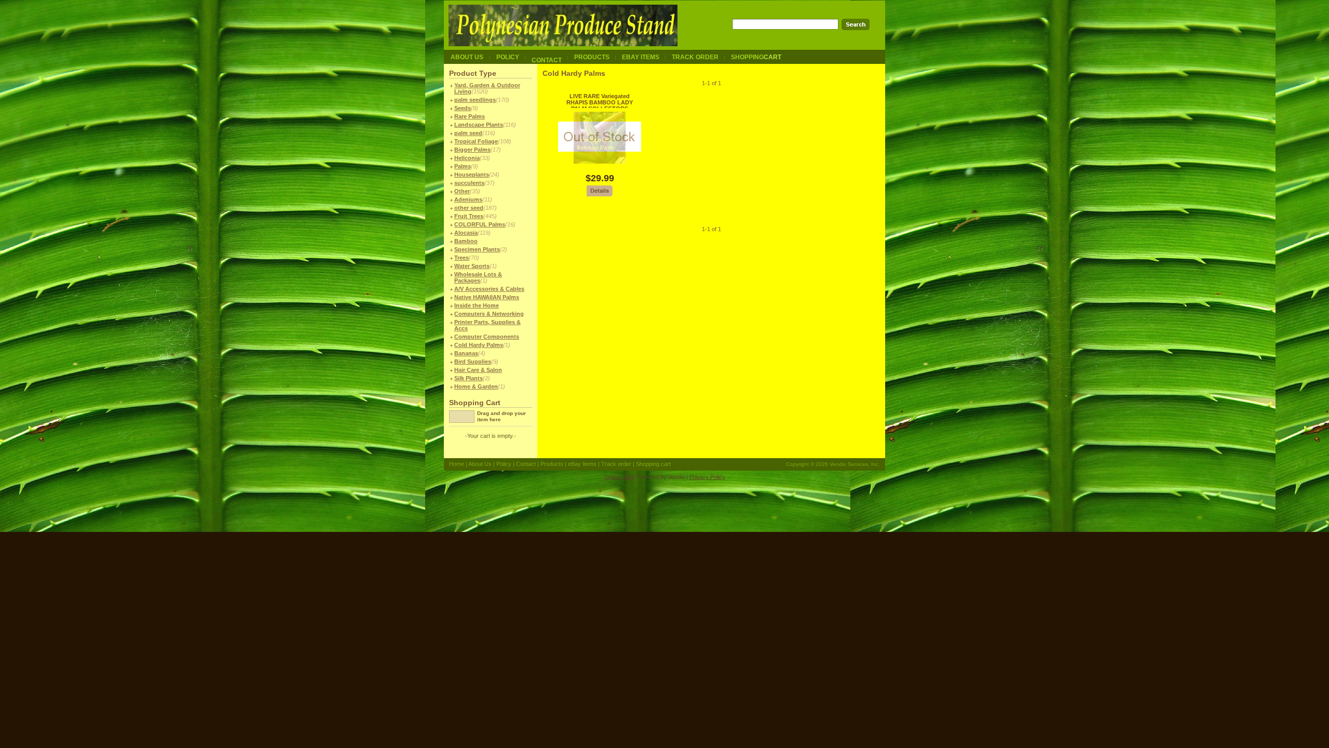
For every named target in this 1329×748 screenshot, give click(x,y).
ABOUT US (467, 57)
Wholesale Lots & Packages (478, 277)
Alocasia (466, 233)
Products (551, 464)
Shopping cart (653, 464)
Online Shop (619, 477)
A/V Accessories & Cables (489, 289)
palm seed (468, 133)
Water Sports (472, 266)
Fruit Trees (468, 216)
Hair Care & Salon (478, 370)
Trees (461, 258)
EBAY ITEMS (640, 57)
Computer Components (486, 336)
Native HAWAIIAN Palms (486, 297)
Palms (462, 166)
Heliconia (467, 158)
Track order (616, 464)
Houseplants (471, 174)
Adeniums (468, 199)
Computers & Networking (489, 314)
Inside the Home (476, 305)
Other (462, 191)
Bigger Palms (472, 149)
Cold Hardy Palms (478, 345)
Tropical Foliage (476, 141)
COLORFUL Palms (479, 224)
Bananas (466, 353)
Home (456, 464)
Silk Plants (468, 378)
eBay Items (582, 464)
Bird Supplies (472, 361)
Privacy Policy (707, 477)
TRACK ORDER (695, 57)
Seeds (462, 108)
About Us (480, 464)
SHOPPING (756, 57)
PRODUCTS (591, 57)
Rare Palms (469, 116)
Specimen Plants (477, 249)
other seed (468, 208)
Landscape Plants (478, 125)
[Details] (600, 195)
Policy (503, 464)
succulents (469, 183)
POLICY (507, 57)
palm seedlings (475, 100)
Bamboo (466, 241)
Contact (526, 464)
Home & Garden (476, 386)
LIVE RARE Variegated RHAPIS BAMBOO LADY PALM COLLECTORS (599, 102)
